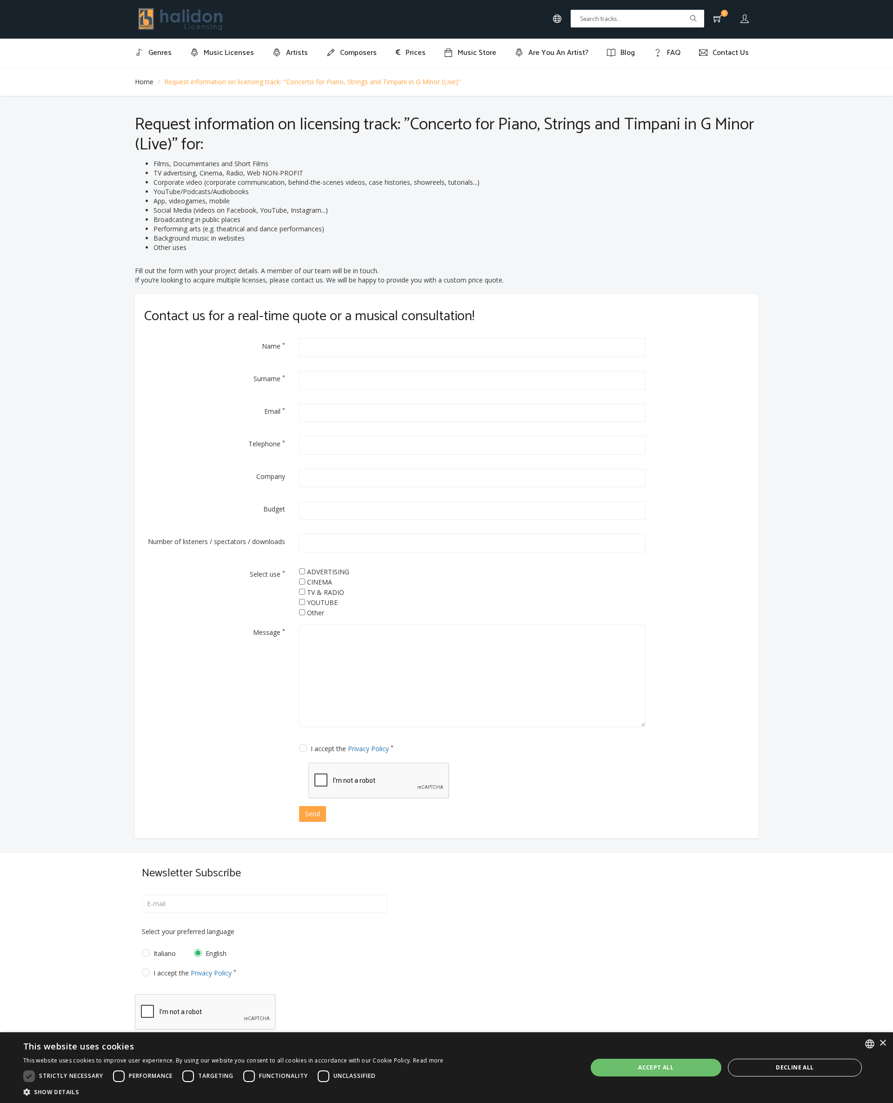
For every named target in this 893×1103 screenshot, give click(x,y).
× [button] (882, 1043)
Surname (269, 378)
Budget (274, 508)
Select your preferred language (188, 931)
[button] (233, 1091)
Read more (428, 1060)
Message (269, 632)
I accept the (352, 748)
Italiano (164, 953)
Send (312, 813)
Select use (267, 573)
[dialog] (446, 1067)
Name (273, 345)
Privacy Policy (368, 748)
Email (274, 411)
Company (270, 476)
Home (144, 81)
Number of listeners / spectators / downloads (216, 541)
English (216, 953)
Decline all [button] (794, 1067)
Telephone (266, 443)
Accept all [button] (655, 1067)
